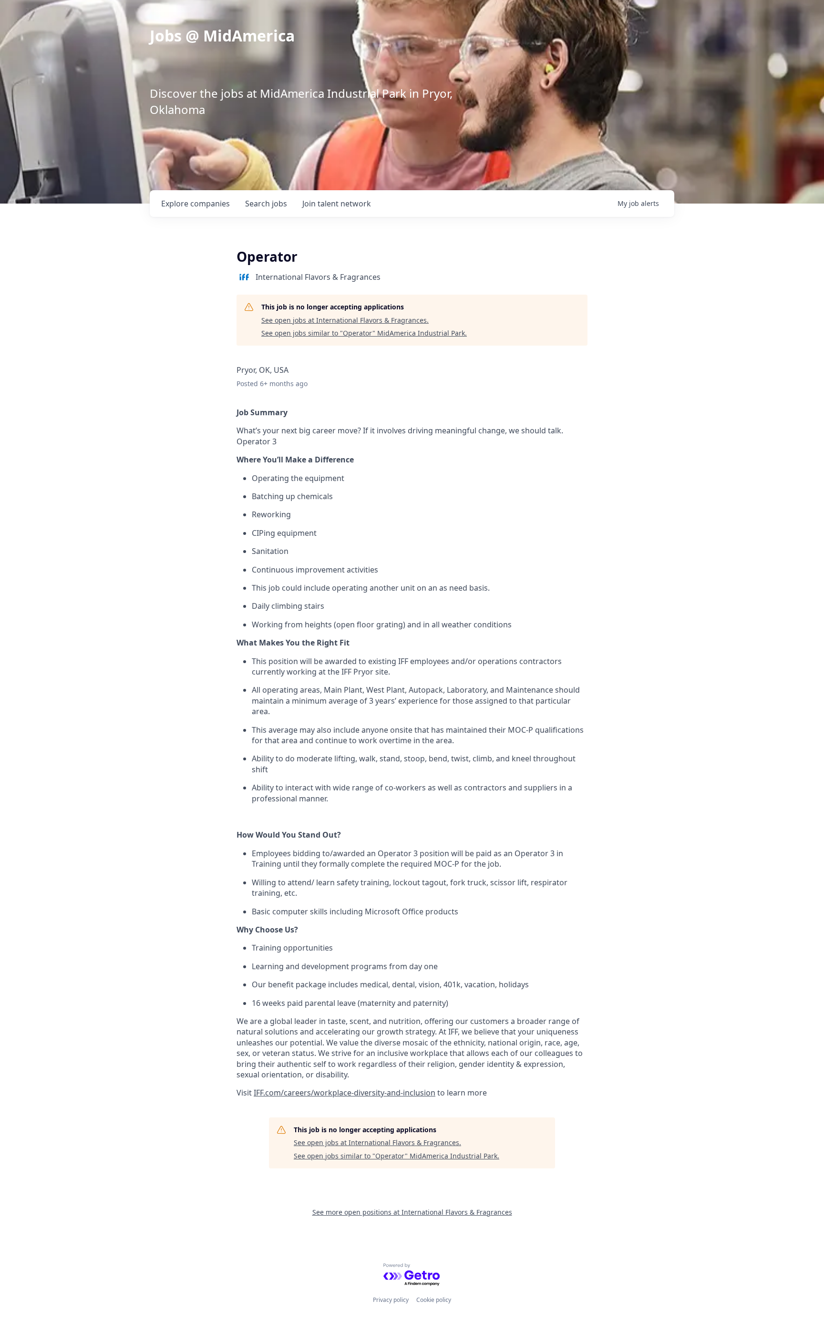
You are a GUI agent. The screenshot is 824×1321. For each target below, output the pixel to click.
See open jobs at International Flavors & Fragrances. (345, 320)
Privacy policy (391, 1300)
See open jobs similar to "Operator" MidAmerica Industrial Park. (364, 333)
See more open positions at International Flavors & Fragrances (412, 1212)
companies (195, 203)
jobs (266, 203)
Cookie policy (433, 1300)
